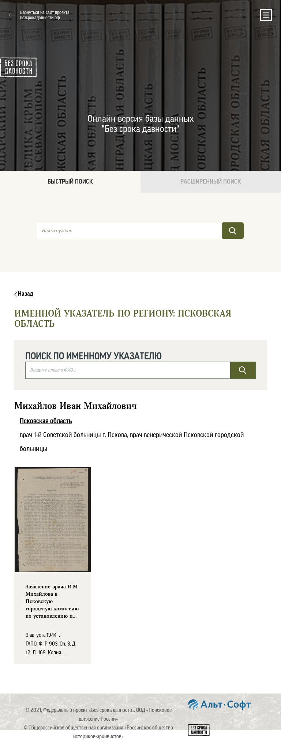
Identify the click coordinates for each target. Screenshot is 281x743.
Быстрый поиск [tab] (70, 182)
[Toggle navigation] (266, 15)
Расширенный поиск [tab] (210, 182)
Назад (25, 294)
